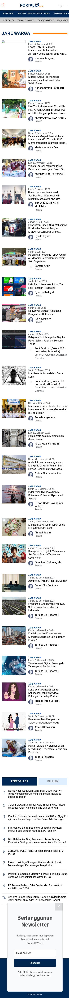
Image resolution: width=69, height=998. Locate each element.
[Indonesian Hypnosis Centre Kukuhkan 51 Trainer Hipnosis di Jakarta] (14, 499)
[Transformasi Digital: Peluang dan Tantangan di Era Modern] (14, 667)
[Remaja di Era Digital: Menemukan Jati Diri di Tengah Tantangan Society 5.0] (14, 557)
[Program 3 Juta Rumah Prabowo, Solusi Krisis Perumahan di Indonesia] (14, 610)
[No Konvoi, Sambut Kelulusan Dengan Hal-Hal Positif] (14, 315)
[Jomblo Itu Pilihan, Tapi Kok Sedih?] (14, 583)
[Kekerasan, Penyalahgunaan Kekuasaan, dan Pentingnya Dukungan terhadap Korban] (14, 695)
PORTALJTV (8, 20)
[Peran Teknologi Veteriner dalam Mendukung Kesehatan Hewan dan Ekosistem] (14, 751)
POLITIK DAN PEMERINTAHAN (34, 13)
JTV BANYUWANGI (25, 20)
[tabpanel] (34, 846)
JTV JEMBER (62, 20)
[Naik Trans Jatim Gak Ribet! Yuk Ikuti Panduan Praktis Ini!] (14, 288)
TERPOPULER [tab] (19, 781)
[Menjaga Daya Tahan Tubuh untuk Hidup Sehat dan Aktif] (14, 529)
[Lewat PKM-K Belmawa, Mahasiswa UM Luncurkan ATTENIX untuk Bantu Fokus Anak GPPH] (14, 53)
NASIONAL (8, 13)
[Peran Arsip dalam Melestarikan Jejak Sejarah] (14, 440)
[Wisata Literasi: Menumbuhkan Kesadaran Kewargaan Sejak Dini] (14, 170)
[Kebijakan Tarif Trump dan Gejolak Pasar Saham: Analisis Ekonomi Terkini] (14, 346)
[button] (60, 5)
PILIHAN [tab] (52, 781)
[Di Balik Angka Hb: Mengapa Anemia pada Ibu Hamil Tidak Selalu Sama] (14, 83)
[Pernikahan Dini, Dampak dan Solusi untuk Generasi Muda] (14, 723)
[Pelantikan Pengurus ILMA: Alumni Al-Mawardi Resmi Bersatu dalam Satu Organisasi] (14, 261)
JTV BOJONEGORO (45, 20)
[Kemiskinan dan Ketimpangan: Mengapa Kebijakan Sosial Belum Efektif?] (14, 639)
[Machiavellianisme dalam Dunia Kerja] (14, 380)
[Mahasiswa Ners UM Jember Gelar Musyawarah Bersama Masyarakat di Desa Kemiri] (14, 412)
